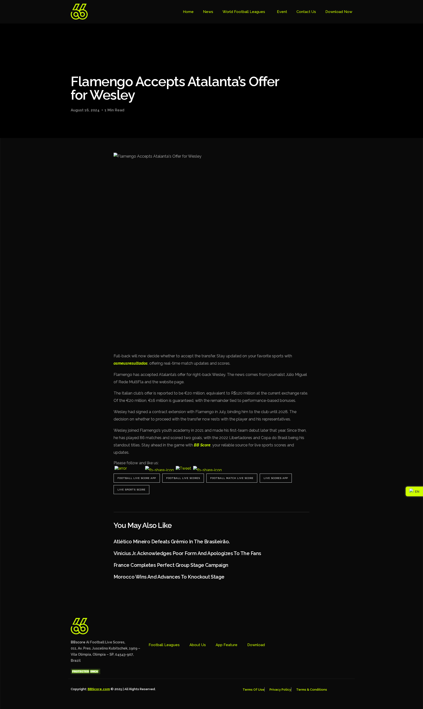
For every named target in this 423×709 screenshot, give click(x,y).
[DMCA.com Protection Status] (85, 673)
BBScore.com (99, 689)
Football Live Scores (183, 478)
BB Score (202, 445)
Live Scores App (276, 478)
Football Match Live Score (231, 478)
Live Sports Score (131, 489)
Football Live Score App (137, 478)
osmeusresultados (131, 363)
